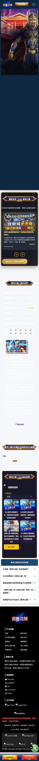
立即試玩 (29, 757)
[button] (34, 4)
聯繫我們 (15, 725)
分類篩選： (9, 493)
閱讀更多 (32, 244)
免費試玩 (8, 649)
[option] (19, 230)
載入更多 (11, 547)
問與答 (7, 641)
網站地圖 (23, 649)
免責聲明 (23, 725)
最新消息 (23, 633)
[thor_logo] (7, 4)
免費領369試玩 (22, 4)
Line (8, 686)
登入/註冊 (24, 645)
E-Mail (9, 693)
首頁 (6, 633)
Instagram (10, 682)
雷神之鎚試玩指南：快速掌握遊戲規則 (19, 664)
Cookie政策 (14, 729)
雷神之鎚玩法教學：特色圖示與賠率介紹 (20, 661)
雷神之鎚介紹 (10, 645)
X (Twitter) (11, 689)
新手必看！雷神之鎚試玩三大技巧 (17, 668)
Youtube (10, 679)
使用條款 (31, 725)
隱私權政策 (24, 729)
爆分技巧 (23, 637)
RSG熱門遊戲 (10, 637)
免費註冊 (9, 757)
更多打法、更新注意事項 (15, 261)
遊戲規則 (23, 641)
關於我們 (7, 725)
